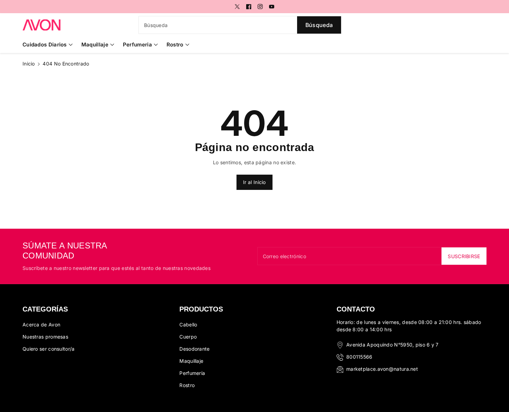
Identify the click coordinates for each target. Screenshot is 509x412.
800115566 (359, 357)
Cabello (188, 324)
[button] (48, 45)
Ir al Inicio (254, 182)
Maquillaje (94, 44)
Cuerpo (188, 337)
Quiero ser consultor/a (49, 349)
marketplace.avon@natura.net (382, 369)
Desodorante (194, 349)
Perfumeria (137, 44)
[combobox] (240, 25)
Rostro (175, 44)
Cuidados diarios (45, 44)
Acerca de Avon (41, 324)
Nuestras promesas (45, 337)
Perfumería (192, 373)
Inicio (29, 64)
